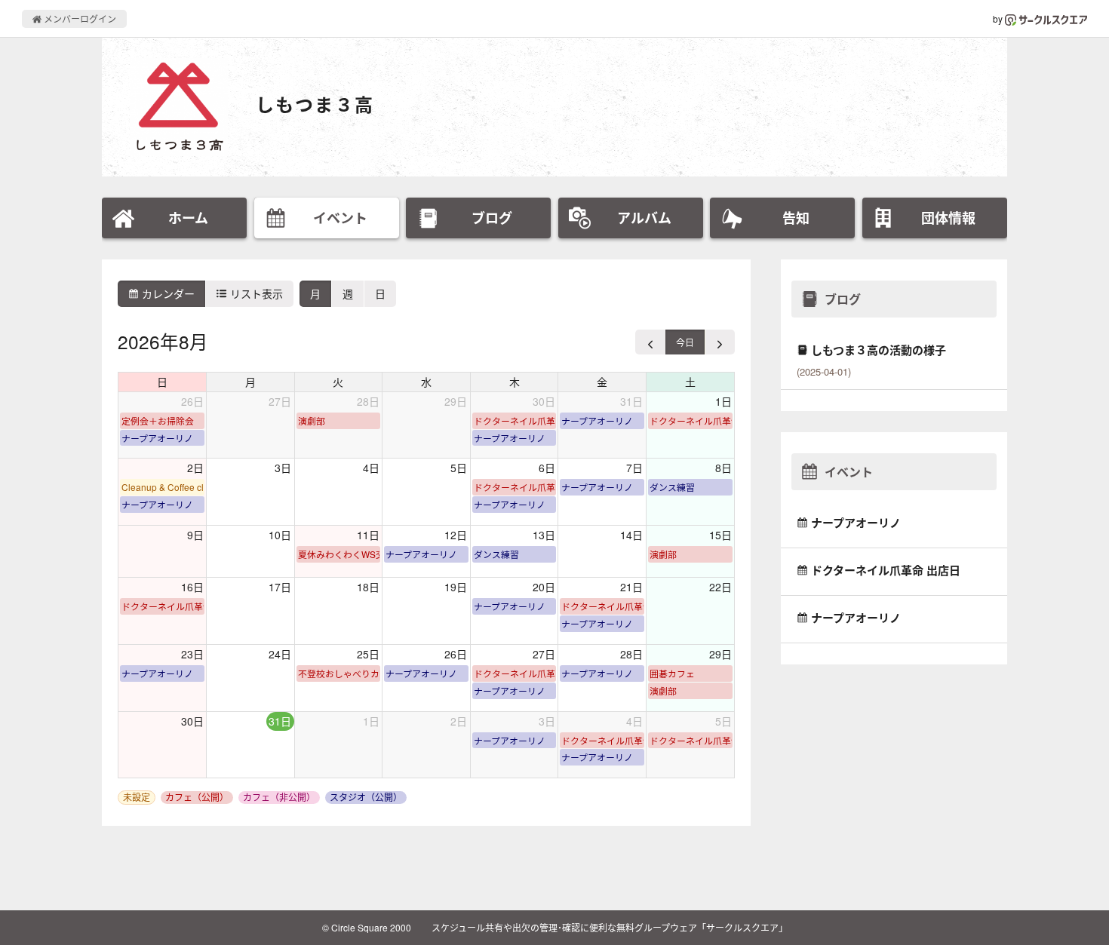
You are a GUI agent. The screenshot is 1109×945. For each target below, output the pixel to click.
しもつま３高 (315, 104)
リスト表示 (255, 293)
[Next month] (720, 342)
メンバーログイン (78, 18)
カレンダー (167, 293)
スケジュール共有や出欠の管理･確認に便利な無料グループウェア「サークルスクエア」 (610, 927)
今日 (685, 342)
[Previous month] (650, 342)
